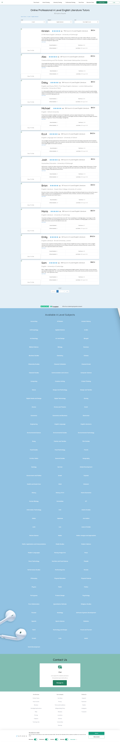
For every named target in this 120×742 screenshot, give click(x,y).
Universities (60, 722)
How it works (36, 701)
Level (22, 20)
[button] (62, 291)
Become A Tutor (90, 2)
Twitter (84, 705)
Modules (60, 711)
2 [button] (59, 291)
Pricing (36, 715)
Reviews (36, 705)
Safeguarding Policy (60, 708)
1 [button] (57, 291)
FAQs (36, 711)
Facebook (84, 701)
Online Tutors (36, 698)
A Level (29, 16)
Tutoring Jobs (36, 722)
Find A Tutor (102, 2)
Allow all (96, 733)
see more (44, 42)
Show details (72, 739)
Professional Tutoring (70, 2)
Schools (60, 718)
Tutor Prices (81, 2)
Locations (60, 715)
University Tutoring (57, 2)
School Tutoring (46, 2)
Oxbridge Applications (36, 708)
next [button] (67, 291)
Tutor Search (36, 2)
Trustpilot (83, 711)
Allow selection (96, 736)
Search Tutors (23, 16)
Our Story (60, 698)
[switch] (46, 739)
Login (114, 2)
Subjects (49, 20)
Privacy (60, 701)
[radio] (53, 31)
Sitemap (60, 725)
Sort (75, 20)
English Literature (35, 16)
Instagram (83, 708)
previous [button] (54, 291)
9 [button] (64, 291)
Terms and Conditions (60, 705)
